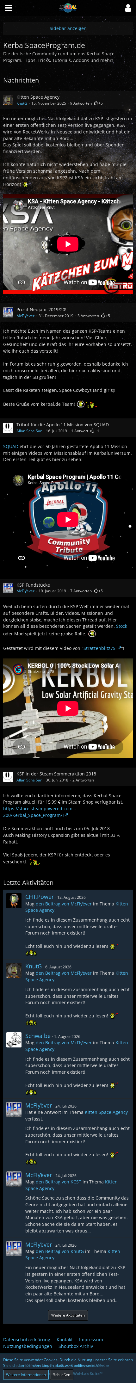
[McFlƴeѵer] (14, 1133)
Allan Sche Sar (29, 431)
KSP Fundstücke (33, 585)
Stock (121, 626)
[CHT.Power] (14, 924)
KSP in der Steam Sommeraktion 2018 (56, 774)
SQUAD (10, 446)
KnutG (21, 103)
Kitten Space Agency (37, 97)
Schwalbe (38, 1036)
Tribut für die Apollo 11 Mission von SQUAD (62, 425)
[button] (128, 8)
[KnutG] (14, 994)
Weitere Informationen (26, 1374)
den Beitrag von (64, 904)
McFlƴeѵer (25, 315)
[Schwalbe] (14, 1063)
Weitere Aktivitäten (68, 1315)
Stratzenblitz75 (99, 648)
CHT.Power (39, 896)
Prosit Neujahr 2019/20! (41, 309)
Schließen (61, 1374)
